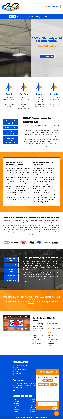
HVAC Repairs (9, 133)
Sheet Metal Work (10, 122)
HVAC (16, 367)
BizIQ (39, 408)
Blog (38, 16)
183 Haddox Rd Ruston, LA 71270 (25, 386)
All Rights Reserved (43, 417)
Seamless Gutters (20, 369)
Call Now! (53, 384)
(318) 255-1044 (53, 6)
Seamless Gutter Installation (9, 140)
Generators (9, 127)
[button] (2, 48)
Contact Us (47, 16)
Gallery (31, 16)
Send (54, 408)
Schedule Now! (46, 58)
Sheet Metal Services (21, 365)
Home (12, 16)
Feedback (17, 375)
